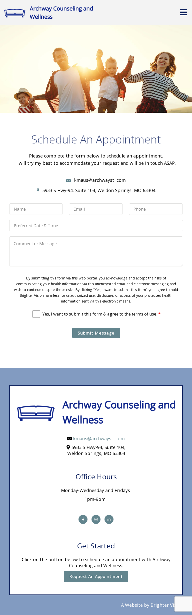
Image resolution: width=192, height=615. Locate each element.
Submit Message (96, 333)
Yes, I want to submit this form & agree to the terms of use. (101, 314)
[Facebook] (83, 519)
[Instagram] (96, 519)
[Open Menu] (183, 12)
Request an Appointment (96, 576)
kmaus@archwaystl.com (99, 438)
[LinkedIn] (109, 519)
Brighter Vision (166, 605)
